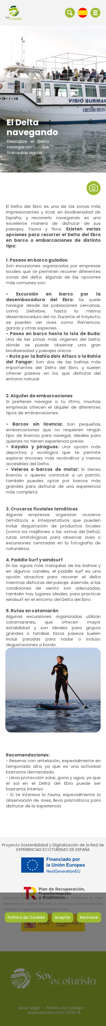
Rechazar (89, 917)
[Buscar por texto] (70, 12)
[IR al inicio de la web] (14, 12)
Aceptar (62, 917)
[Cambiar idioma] (83, 12)
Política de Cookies (26, 917)
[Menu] (95, 12)
